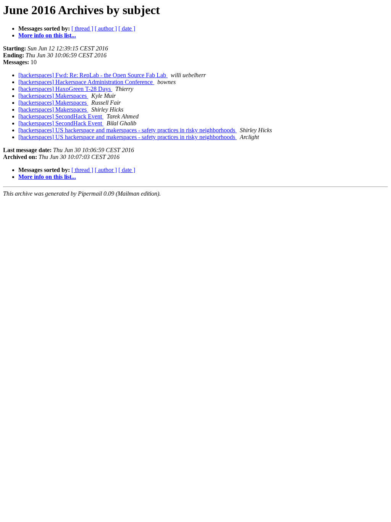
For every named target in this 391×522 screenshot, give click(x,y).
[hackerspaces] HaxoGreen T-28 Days (65, 89)
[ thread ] (82, 28)
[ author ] (106, 28)
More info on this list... (47, 35)
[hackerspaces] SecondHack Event (60, 116)
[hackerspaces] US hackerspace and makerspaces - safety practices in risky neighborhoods (127, 130)
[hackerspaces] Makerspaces (53, 95)
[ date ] (126, 28)
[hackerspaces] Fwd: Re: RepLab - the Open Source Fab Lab (93, 75)
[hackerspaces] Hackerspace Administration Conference (86, 82)
